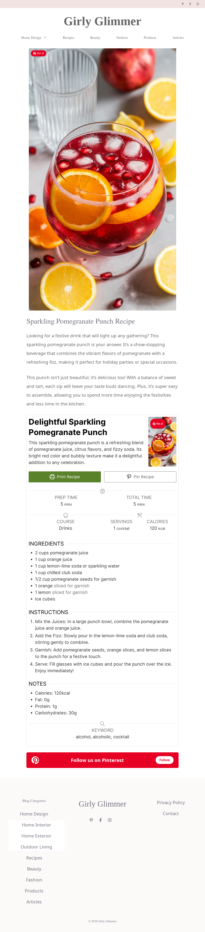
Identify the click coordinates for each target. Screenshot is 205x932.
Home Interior (36, 825)
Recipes (68, 37)
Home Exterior (36, 836)
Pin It (40, 53)
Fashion (122, 37)
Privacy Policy (171, 802)
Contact (171, 813)
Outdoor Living (36, 847)
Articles (178, 37)
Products (150, 37)
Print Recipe (68, 476)
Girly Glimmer (102, 21)
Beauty (95, 37)
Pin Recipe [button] (143, 476)
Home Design (31, 37)
